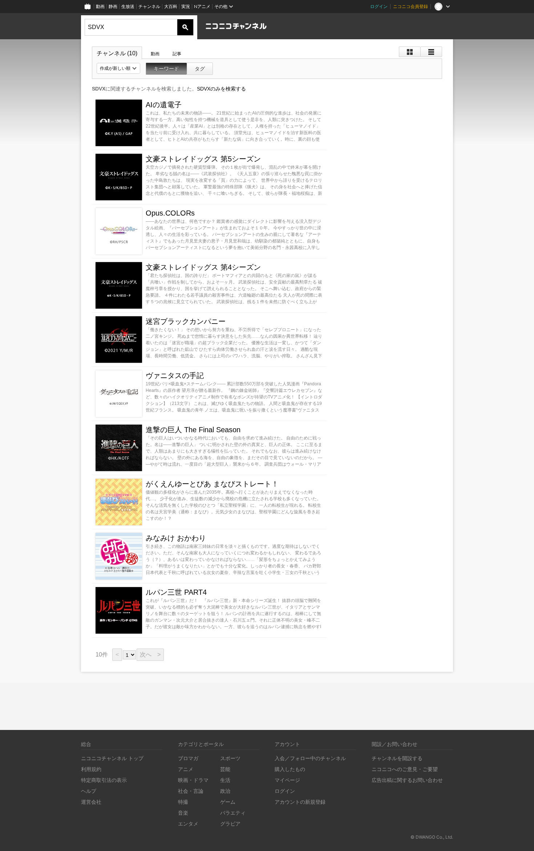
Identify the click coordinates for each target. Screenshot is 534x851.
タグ (200, 69)
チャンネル (149, 6)
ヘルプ (88, 791)
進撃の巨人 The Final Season (193, 430)
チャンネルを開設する (397, 758)
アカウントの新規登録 (300, 802)
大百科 (170, 6)
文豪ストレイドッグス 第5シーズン (203, 159)
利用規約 (91, 769)
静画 (113, 6)
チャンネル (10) (117, 53)
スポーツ (230, 758)
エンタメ (188, 823)
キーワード (166, 69)
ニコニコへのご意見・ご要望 (405, 769)
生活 (225, 780)
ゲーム (227, 802)
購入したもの (290, 769)
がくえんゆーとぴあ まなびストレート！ (212, 484)
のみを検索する (221, 89)
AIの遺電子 (164, 105)
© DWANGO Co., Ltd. (431, 837)
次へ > (150, 654)
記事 (177, 53)
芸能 (225, 769)
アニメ (185, 769)
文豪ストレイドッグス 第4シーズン (203, 267)
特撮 (183, 802)
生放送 (127, 6)
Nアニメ (202, 6)
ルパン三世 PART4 (176, 592)
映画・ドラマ (193, 780)
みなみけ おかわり (176, 538)
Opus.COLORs (170, 213)
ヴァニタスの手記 (175, 376)
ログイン (379, 6)
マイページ (287, 780)
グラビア (230, 823)
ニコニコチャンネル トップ (112, 758)
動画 (100, 6)
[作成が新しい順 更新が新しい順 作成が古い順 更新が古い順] (118, 68)
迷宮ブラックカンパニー (186, 321)
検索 (185, 27)
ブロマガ (188, 758)
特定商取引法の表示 (104, 780)
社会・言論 (190, 791)
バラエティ (233, 813)
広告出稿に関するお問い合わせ (407, 780)
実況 (185, 6)
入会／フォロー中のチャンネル (310, 758)
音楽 (183, 813)
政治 (225, 791)
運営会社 (91, 802)
